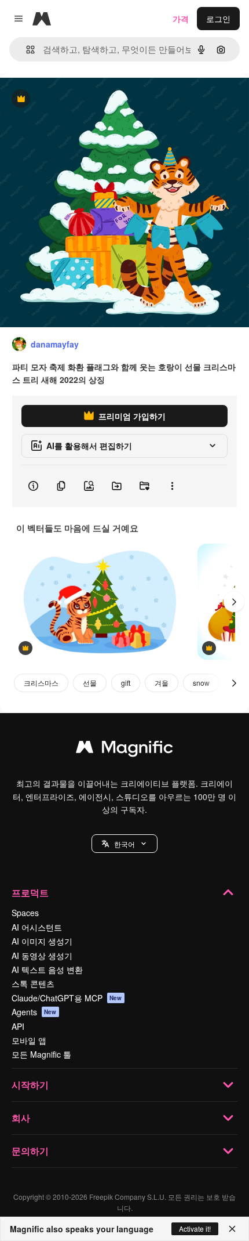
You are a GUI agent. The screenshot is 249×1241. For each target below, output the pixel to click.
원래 (66, 99)
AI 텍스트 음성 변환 (47, 969)
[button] (124, 843)
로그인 (218, 18)
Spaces (25, 912)
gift (125, 683)
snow (201, 683)
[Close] (232, 1229)
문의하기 (30, 1150)
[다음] (234, 602)
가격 (181, 18)
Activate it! (195, 1228)
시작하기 (30, 1084)
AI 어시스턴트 (37, 927)
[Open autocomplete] (26, 49)
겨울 (162, 683)
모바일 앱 (29, 1040)
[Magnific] (124, 749)
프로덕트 (30, 892)
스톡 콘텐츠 (33, 983)
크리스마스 (41, 683)
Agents (34, 1012)
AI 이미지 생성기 (42, 941)
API (18, 1026)
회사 (21, 1117)
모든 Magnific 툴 (41, 1054)
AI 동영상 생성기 (42, 955)
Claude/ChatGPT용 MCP (67, 998)
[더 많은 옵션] (172, 486)
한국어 (124, 844)
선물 (90, 683)
